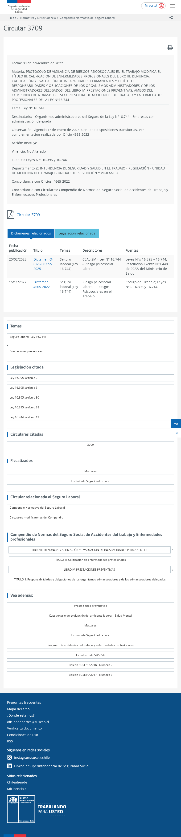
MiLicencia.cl (17, 789)
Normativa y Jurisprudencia (38, 18)
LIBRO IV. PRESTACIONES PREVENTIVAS (89, 570)
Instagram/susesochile (32, 757)
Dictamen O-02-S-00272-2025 (43, 264)
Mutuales (90, 471)
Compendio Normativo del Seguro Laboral (87, 18)
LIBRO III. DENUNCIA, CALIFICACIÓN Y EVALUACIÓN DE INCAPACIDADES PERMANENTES (89, 550)
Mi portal (151, 6)
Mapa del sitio (18, 709)
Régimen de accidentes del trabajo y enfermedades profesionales (91, 645)
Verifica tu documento (24, 728)
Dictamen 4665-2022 (41, 284)
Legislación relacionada (76, 233)
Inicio (12, 18)
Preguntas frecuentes (24, 702)
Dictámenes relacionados (31, 233)
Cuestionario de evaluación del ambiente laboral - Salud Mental (90, 616)
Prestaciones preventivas (26, 351)
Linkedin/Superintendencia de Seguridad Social (51, 766)
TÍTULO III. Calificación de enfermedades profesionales (90, 560)
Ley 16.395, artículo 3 (23, 388)
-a (178, 433)
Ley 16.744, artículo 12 (24, 417)
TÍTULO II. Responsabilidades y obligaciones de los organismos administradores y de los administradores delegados (90, 579)
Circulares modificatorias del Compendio (36, 517)
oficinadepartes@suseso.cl (28, 722)
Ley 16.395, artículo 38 (24, 407)
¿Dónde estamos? (20, 715)
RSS (10, 741)
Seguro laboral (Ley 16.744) (28, 337)
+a (177, 424)
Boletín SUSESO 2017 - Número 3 (90, 675)
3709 (90, 445)
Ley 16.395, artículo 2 (23, 378)
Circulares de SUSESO (90, 655)
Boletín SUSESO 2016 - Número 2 (90, 665)
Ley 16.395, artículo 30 (24, 397)
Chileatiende (17, 782)
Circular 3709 (28, 214)
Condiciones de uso (22, 735)
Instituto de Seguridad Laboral (90, 481)
